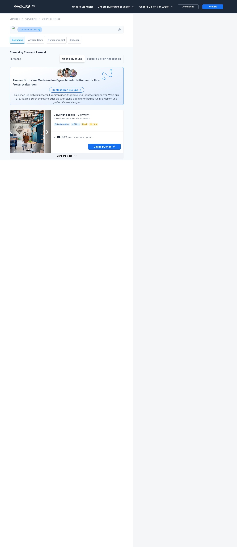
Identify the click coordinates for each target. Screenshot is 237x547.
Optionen (74, 40)
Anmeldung (188, 6)
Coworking (31, 19)
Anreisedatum (35, 40)
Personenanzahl (56, 40)
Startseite (15, 19)
